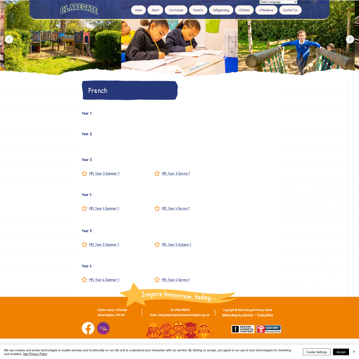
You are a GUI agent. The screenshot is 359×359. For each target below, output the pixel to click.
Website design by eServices (237, 315)
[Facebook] (88, 328)
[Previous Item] (9, 39)
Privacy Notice (265, 315)
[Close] (354, 352)
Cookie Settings (316, 352)
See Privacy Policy (35, 354)
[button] (155, 10)
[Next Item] (350, 39)
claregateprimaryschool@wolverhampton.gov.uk (183, 315)
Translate (323, 2)
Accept (341, 352)
